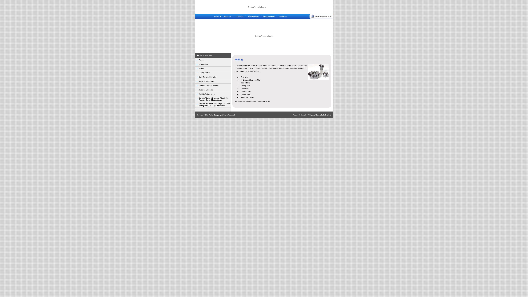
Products (241, 16)
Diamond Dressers (206, 90)
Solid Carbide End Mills (207, 77)
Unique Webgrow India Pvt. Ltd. (319, 115)
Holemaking (203, 64)
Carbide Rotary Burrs (207, 94)
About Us (226, 16)
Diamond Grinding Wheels (208, 86)
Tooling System (204, 73)
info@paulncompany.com (324, 16)
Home (217, 16)
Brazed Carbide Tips (206, 81)
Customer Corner (269, 16)
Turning (201, 60)
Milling (201, 69)
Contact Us (283, 16)
